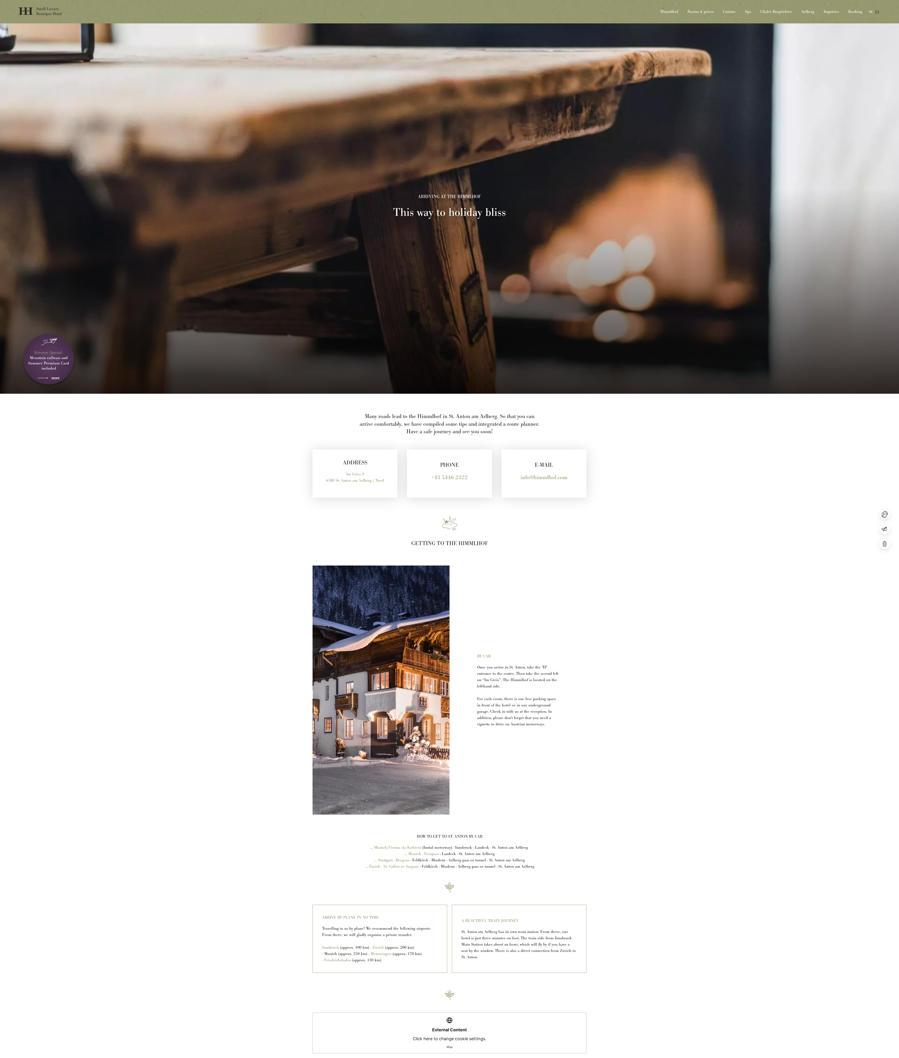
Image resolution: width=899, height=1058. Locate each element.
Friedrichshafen (337, 960)
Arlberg (807, 11)
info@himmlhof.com (543, 477)
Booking (855, 11)
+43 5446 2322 (449, 477)
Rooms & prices (700, 11)
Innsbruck (330, 947)
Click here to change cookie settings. (449, 1038)
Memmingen (381, 953)
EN (877, 12)
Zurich (378, 947)
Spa (748, 11)
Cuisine (729, 11)
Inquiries (831, 11)
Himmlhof (669, 11)
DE (871, 12)
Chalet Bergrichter (776, 11)
